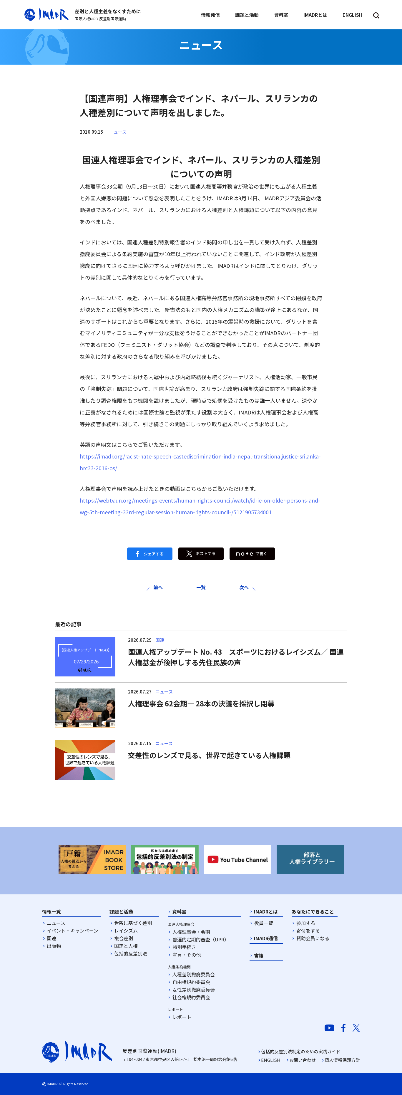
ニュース (118, 132)
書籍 (258, 955)
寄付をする (308, 930)
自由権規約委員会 (191, 981)
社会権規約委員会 (191, 997)
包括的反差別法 (130, 953)
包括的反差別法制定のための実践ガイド (300, 1051)
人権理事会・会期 (191, 931)
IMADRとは (266, 911)
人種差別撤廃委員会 (193, 974)
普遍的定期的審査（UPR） (200, 939)
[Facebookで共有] (149, 553)
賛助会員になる (312, 938)
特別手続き (184, 946)
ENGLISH (270, 1060)
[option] (92, 859)
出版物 (54, 945)
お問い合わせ (302, 1060)
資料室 (179, 911)
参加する (305, 922)
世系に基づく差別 (133, 922)
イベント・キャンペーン (72, 930)
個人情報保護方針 (342, 1060)
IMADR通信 (266, 938)
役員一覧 (263, 922)
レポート (181, 1016)
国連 (51, 938)
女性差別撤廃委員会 (193, 989)
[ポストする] (201, 553)
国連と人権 (126, 945)
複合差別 (123, 938)
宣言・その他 (186, 954)
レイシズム (126, 930)
